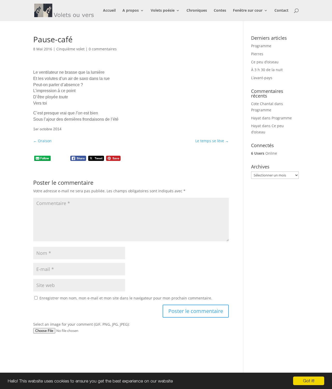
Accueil (109, 11)
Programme (261, 45)
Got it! (308, 380)
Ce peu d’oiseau (265, 61)
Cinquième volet (70, 48)
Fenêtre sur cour (247, 11)
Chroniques (196, 11)
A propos (130, 11)
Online (264, 153)
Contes (220, 11)
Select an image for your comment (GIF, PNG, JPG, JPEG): (81, 324)
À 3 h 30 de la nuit (267, 69)
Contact (281, 11)
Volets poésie (163, 11)
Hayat (256, 117)
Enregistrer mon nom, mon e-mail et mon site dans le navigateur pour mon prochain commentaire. (125, 298)
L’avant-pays (261, 77)
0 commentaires (103, 48)
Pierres (257, 53)
